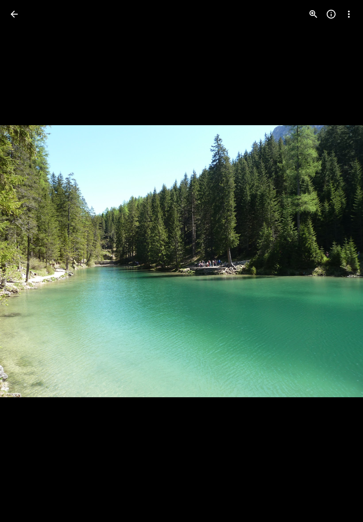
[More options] (349, 14)
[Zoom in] (313, 14)
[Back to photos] (14, 14)
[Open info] (331, 14)
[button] (24, 261)
